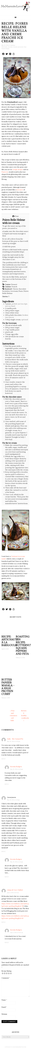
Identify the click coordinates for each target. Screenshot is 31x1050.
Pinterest (5, 172)
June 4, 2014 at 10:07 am (16, 932)
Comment (6, 978)
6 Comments (12, 45)
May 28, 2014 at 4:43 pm (16, 769)
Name (4, 1000)
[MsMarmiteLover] (15, 12)
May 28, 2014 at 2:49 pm (13, 799)
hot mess (20, 190)
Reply (4, 758)
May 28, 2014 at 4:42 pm (16, 861)
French (3, 48)
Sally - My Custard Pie (15, 739)
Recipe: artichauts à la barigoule (10, 641)
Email (4, 1007)
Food (25, 47)
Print (16, 216)
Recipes (7, 48)
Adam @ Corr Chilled (15, 890)
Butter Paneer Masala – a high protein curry (8, 687)
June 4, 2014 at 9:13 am (13, 892)
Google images (17, 169)
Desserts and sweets (18, 47)
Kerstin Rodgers (16, 767)
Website (4, 1014)
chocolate (10, 47)
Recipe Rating (6, 971)
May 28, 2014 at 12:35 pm (13, 741)
